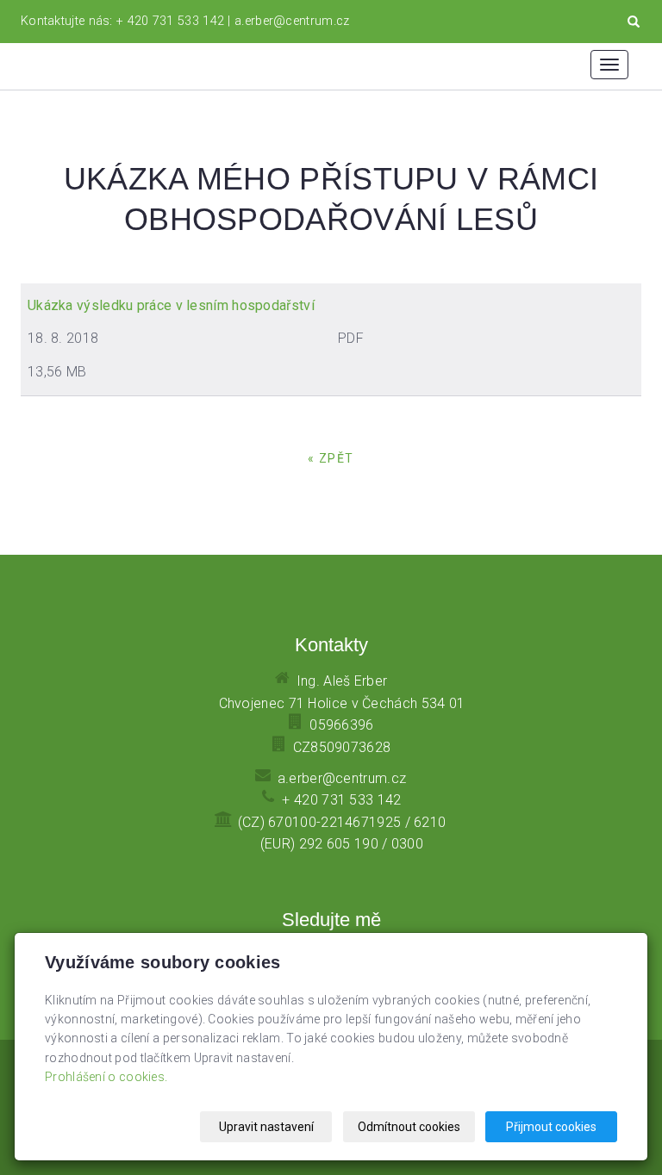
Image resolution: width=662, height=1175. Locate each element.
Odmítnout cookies (409, 1127)
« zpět (330, 458)
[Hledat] (634, 22)
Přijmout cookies (551, 1127)
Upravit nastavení (266, 1127)
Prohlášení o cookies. (106, 1077)
